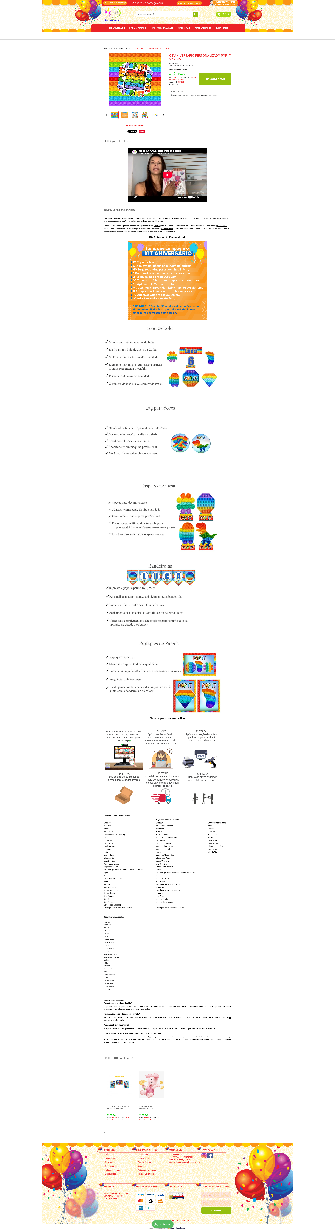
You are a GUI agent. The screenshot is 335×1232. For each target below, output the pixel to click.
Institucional (111, 1150)
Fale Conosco (195, 3)
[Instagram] (204, 1155)
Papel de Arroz (177, 35)
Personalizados (203, 28)
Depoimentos (159, 35)
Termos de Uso (144, 1158)
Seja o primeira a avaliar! (178, 69)
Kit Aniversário (117, 28)
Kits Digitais (184, 28)
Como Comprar (144, 1154)
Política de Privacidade (147, 1170)
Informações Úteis (146, 1150)
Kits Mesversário (138, 28)
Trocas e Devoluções (146, 1174)
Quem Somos (221, 28)
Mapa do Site (110, 1158)
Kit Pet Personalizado (162, 28)
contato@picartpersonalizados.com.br (184, 1162)
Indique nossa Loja (112, 1170)
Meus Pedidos (183, 3)
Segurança (142, 1166)
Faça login (122, 3)
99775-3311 (159, 2)
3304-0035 (139, 2)
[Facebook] (210, 1155)
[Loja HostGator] (176, 1228)
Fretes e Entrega (144, 1162)
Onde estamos (111, 1166)
